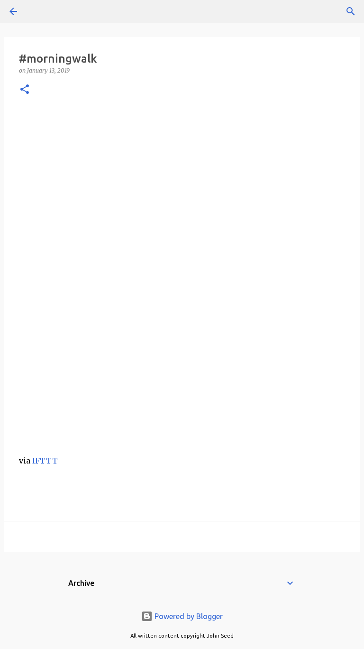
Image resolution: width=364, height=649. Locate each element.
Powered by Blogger (188, 616)
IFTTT (45, 460)
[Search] (40, 11)
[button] (24, 89)
